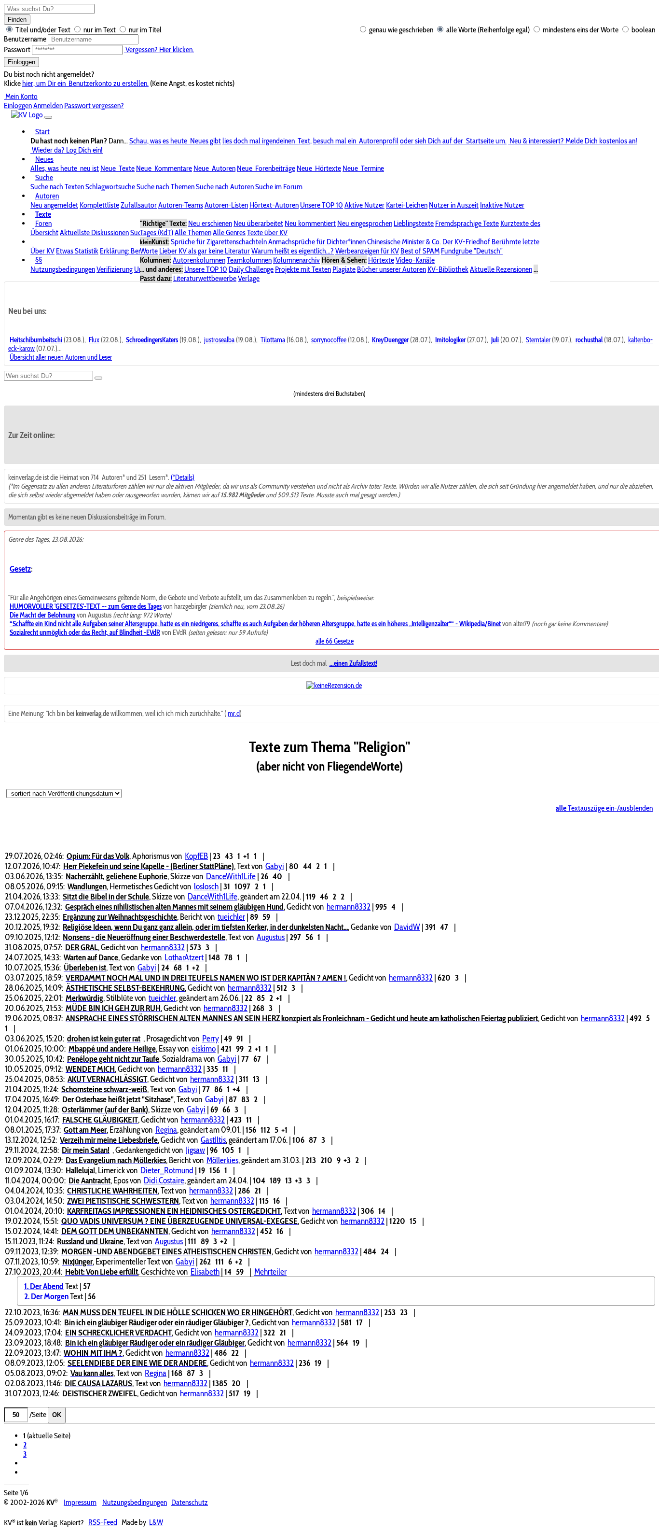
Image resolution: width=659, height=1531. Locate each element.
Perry (210, 1038)
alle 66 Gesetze (335, 641)
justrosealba (219, 340)
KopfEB (196, 856)
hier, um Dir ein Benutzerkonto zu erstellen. (85, 83)
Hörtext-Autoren (274, 205)
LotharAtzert (184, 957)
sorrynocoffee (328, 340)
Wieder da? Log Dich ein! (66, 150)
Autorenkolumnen (199, 260)
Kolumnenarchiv (296, 260)
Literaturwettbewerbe (204, 278)
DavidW (407, 927)
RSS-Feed (102, 1522)
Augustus (271, 937)
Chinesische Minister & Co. (404, 241)
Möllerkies (222, 1160)
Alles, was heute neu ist (64, 168)
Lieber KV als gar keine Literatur (204, 250)
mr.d (234, 713)
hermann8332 (349, 906)
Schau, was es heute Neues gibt (175, 140)
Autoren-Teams (180, 205)
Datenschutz (189, 1502)
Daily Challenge (251, 269)
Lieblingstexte (414, 223)
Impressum (80, 1502)
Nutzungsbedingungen (62, 269)
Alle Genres (229, 232)
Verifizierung (114, 269)
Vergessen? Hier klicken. (159, 49)
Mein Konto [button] (21, 96)
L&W (156, 1522)
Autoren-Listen (226, 205)
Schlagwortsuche (110, 186)
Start (42, 131)
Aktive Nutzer (364, 205)
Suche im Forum (278, 186)
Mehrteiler (270, 1271)
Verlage (249, 278)
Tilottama (273, 340)
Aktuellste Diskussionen (94, 232)
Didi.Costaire (164, 1180)
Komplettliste (99, 205)
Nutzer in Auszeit (454, 205)
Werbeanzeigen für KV (367, 250)
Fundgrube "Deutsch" (472, 250)
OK (56, 1415)
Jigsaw (195, 1150)
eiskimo (204, 1048)
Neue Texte (117, 168)
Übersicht (44, 232)
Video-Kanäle (415, 260)
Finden (17, 19)
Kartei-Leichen (406, 205)
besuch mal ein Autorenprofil (355, 140)
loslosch (206, 886)
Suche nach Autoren (225, 186)
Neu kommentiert (310, 223)
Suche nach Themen (165, 186)
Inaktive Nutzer (502, 205)
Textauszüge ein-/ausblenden (604, 808)
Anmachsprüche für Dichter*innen (317, 241)
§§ (38, 260)
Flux (94, 340)
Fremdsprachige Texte (467, 223)
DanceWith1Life (231, 876)
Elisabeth (205, 1271)
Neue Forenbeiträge (266, 168)
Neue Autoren (214, 168)
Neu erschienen (210, 223)
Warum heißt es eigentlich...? (292, 250)
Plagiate (344, 269)
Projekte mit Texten (303, 269)
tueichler (231, 917)
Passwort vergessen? (94, 105)
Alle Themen (193, 232)
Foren (43, 223)
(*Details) (182, 477)
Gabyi (274, 866)
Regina (166, 1129)
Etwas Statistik (77, 250)
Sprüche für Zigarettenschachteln (219, 241)
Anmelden (48, 105)
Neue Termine (363, 168)
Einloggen (21, 62)
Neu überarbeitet (258, 223)
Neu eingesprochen (364, 223)
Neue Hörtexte (319, 168)
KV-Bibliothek (447, 269)
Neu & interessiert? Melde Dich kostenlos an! (572, 140)
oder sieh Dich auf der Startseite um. (453, 140)
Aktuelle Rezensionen (501, 269)
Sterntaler (538, 340)
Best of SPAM (419, 250)
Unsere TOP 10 (321, 205)
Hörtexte (381, 260)
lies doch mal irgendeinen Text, (267, 140)
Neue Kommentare (164, 168)
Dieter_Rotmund (166, 1170)
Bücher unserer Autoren (391, 269)
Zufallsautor (139, 205)
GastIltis (213, 1140)
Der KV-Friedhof (466, 241)
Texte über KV (267, 232)
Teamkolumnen (249, 260)
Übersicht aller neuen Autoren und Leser (61, 357)
